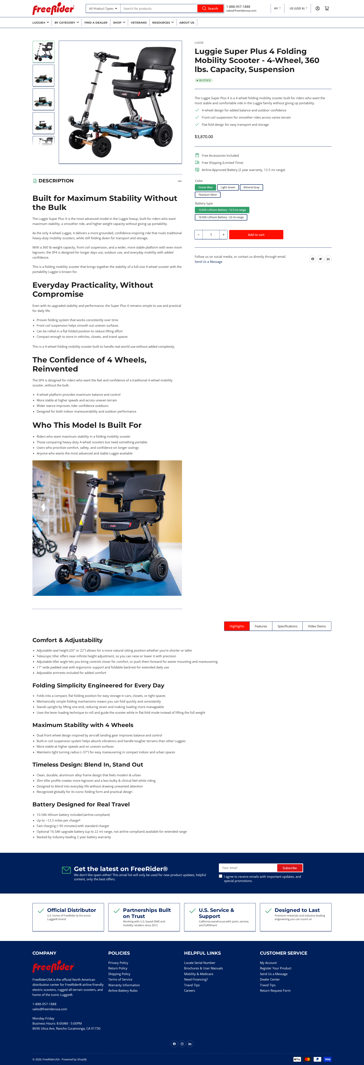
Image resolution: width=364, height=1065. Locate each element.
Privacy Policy (118, 963)
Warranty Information (124, 985)
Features (261, 626)
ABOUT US (186, 22)
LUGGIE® (38, 22)
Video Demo (317, 626)
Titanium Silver (207, 194)
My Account (268, 963)
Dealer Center (270, 979)
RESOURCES (161, 22)
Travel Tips (192, 985)
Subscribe (290, 868)
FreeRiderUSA (51, 1059)
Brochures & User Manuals (203, 968)
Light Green (228, 187)
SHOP (117, 22)
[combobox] (172, 8)
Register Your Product (275, 968)
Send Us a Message (208, 261)
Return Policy (117, 968)
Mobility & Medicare (198, 974)
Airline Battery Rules (123, 990)
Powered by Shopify (74, 1059)
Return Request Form (275, 990)
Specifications (287, 626)
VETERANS (139, 22)
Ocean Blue (205, 187)
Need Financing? (196, 979)
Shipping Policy (119, 974)
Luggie (199, 42)
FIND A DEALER (95, 22)
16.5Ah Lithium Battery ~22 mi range (221, 217)
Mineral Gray (252, 187)
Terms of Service (120, 979)
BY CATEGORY (65, 22)
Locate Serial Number (199, 963)
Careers (189, 990)
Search (213, 8)
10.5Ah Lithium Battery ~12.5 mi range (222, 210)
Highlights (237, 626)
